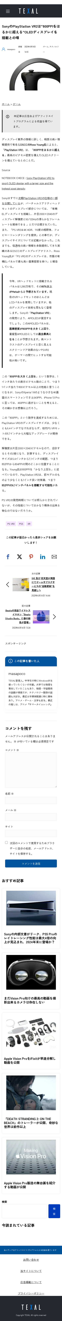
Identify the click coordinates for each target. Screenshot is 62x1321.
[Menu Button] (9, 11)
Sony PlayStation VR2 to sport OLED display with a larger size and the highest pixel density (28, 183)
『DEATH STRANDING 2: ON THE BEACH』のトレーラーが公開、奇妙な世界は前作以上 (31, 1122)
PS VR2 (11, 523)
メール (10, 810)
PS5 (21, 523)
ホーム (6, 104)
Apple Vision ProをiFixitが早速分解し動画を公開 (30, 1060)
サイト (9, 826)
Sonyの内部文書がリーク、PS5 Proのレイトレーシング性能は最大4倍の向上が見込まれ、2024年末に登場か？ (30, 938)
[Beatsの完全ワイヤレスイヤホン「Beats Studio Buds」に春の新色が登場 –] (41, 613)
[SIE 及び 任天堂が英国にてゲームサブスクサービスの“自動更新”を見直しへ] (21, 581)
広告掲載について (31, 1282)
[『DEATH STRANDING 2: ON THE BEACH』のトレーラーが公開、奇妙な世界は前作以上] (31, 1078)
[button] (7, 556)
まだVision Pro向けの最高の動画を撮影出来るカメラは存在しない (30, 1000)
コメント (12, 750)
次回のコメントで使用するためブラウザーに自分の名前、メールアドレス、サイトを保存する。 (32, 848)
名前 (9, 793)
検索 (4, 1202)
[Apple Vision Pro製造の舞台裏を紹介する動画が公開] (31, 1142)
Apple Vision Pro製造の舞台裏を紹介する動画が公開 (29, 1185)
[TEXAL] (28, 10)
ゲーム (45, 46)
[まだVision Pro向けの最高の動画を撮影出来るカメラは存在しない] (31, 958)
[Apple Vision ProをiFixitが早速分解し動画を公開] (31, 1018)
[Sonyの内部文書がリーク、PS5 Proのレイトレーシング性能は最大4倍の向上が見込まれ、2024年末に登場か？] (31, 893)
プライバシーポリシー (31, 1293)
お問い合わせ (31, 1260)
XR (29, 523)
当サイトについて (31, 1271)
